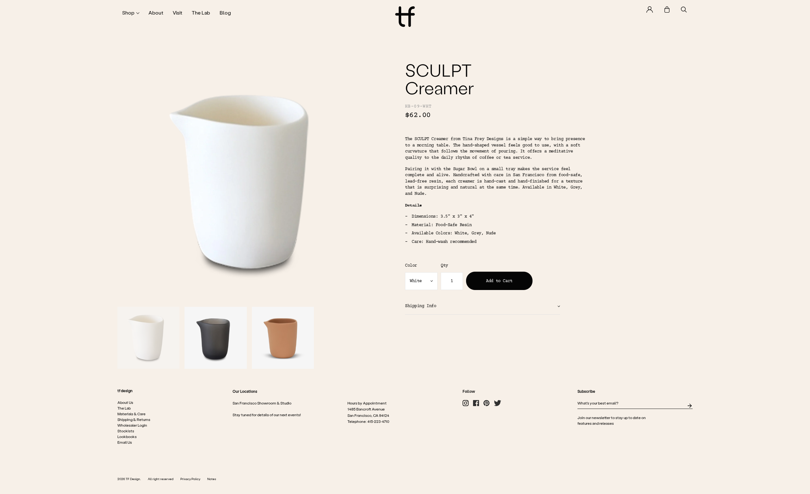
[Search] (684, 10)
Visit (177, 12)
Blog (225, 12)
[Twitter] (497, 403)
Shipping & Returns (133, 419)
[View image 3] (282, 338)
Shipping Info (420, 306)
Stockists (125, 431)
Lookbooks (127, 436)
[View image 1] (148, 338)
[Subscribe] (690, 405)
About (155, 12)
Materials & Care (131, 413)
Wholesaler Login (132, 425)
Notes (211, 479)
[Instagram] (466, 403)
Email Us (124, 442)
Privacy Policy (190, 479)
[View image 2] (215, 338)
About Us (125, 402)
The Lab (201, 12)
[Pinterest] (486, 403)
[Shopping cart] (667, 9)
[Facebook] (476, 403)
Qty (444, 265)
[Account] (650, 9)
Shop (128, 12)
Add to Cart (499, 281)
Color (411, 265)
